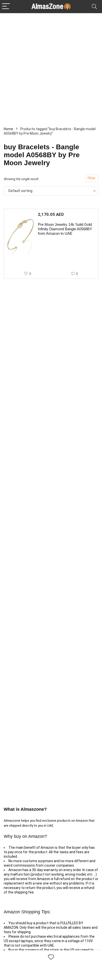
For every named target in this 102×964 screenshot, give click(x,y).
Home (8, 129)
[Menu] (6, 6)
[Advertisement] (51, 67)
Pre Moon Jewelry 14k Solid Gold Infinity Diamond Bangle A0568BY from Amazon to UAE (65, 228)
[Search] (94, 6)
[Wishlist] (51, 957)
